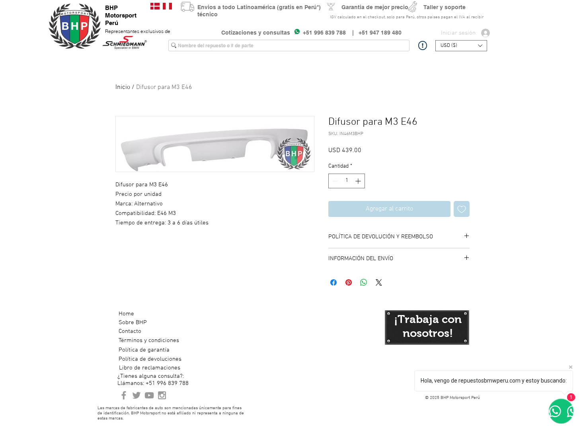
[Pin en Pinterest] (348, 282)
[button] (461, 45)
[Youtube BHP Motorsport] (149, 395)
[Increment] (359, 181)
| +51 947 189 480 (374, 32)
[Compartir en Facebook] (333, 282)
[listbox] (461, 45)
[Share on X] (379, 282)
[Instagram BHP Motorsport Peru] (162, 395)
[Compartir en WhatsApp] (364, 282)
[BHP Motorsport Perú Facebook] (123, 395)
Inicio (122, 87)
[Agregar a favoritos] (462, 209)
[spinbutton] (346, 181)
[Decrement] (334, 181)
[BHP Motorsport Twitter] (136, 395)
